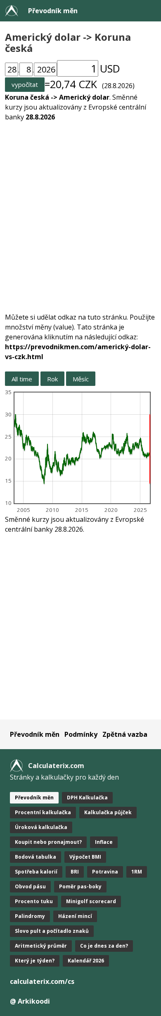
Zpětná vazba (124, 734)
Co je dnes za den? (104, 945)
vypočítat (25, 84)
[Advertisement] (80, 212)
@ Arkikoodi (30, 1001)
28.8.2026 (40, 116)
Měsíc (81, 379)
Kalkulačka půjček (108, 812)
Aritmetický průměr (41, 945)
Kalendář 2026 (86, 960)
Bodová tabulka (35, 856)
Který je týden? (34, 960)
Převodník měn (53, 10)
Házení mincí (75, 916)
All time (22, 379)
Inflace (104, 841)
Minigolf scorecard (91, 901)
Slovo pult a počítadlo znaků (52, 930)
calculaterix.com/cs (42, 981)
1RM (136, 871)
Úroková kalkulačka (41, 827)
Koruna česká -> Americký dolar (57, 97)
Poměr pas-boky (80, 886)
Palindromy (30, 916)
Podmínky (80, 734)
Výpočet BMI (85, 856)
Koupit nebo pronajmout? (48, 841)
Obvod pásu (30, 886)
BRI (75, 871)
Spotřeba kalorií (36, 871)
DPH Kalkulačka (87, 797)
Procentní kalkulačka (43, 812)
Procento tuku (34, 901)
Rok (52, 379)
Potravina (105, 871)
